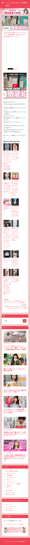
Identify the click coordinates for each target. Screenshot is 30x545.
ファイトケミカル (11, 477)
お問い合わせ (8, 510)
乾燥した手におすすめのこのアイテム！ (7, 260)
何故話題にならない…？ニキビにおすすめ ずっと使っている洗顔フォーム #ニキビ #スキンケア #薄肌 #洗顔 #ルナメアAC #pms (15, 234)
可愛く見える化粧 (10, 494)
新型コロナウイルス (11, 473)
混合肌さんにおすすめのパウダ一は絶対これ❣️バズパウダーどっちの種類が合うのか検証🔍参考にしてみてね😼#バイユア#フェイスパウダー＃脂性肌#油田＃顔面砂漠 (7, 286)
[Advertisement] (15, 52)
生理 (7, 479)
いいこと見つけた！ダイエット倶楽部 (13, 524)
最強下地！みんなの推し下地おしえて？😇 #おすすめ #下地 (15, 279)
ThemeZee (22, 541)
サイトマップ (8, 508)
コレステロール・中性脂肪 (13, 484)
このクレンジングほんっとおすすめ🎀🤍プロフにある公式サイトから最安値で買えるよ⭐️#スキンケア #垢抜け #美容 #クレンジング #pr (7, 186)
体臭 (7, 488)
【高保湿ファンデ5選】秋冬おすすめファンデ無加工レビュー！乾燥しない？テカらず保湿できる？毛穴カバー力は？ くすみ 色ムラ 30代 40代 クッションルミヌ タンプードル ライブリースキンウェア (7, 238)
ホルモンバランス (11, 482)
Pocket (15, 69)
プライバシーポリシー (11, 506)
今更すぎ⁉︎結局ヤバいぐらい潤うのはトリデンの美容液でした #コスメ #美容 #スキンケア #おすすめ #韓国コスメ (15, 212)
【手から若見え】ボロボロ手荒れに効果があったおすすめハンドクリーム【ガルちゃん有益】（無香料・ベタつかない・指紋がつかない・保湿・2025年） (15, 188)
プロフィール (8, 504)
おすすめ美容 (8, 490)
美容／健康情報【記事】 (11, 471)
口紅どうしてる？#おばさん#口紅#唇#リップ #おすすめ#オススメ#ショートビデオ (14, 262)
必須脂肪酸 (9, 475)
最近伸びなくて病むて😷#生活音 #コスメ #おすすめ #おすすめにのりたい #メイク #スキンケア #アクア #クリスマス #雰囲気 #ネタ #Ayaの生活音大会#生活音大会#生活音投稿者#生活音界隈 (7, 160)
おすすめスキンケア (10, 492)
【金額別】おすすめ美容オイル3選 (7, 208)
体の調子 (8, 486)
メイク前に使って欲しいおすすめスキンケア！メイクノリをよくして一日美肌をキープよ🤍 (15, 155)
